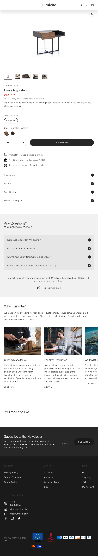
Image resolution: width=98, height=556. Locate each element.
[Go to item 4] (36, 77)
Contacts (48, 472)
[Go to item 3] (26, 77)
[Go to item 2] (17, 77)
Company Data (51, 482)
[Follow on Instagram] (12, 518)
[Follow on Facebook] (6, 518)
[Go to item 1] (8, 77)
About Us (48, 387)
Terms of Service (12, 477)
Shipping (86, 477)
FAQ (84, 472)
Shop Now (9, 387)
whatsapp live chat (19, 509)
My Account (88, 487)
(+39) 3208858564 (51, 288)
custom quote (24, 165)
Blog (46, 487)
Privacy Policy (11, 472)
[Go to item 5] (45, 77)
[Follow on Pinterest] (19, 518)
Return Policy (10, 482)
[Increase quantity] (23, 142)
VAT (84, 482)
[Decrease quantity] (8, 142)
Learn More (90, 383)
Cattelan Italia (11, 85)
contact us (16, 106)
